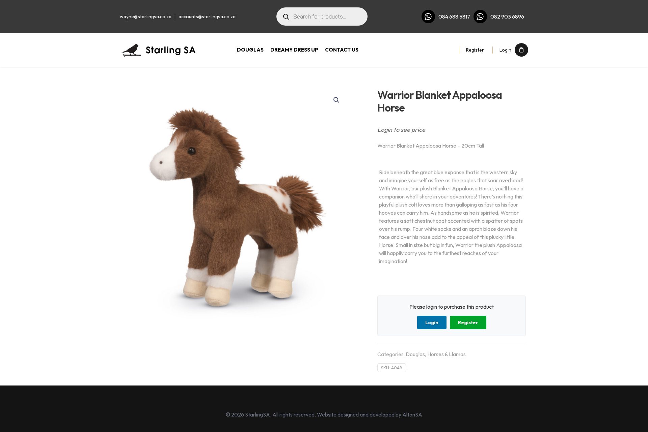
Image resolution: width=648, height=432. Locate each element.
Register (475, 50)
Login (505, 50)
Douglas (415, 354)
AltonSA (412, 414)
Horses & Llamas (446, 354)
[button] (337, 100)
